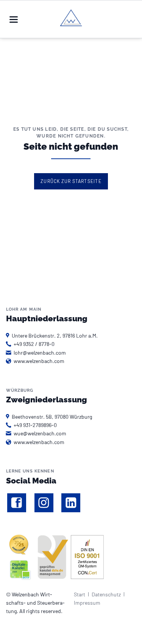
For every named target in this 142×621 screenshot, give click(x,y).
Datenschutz (106, 594)
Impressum (87, 602)
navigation (13, 19)
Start (79, 594)
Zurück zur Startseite (71, 181)
